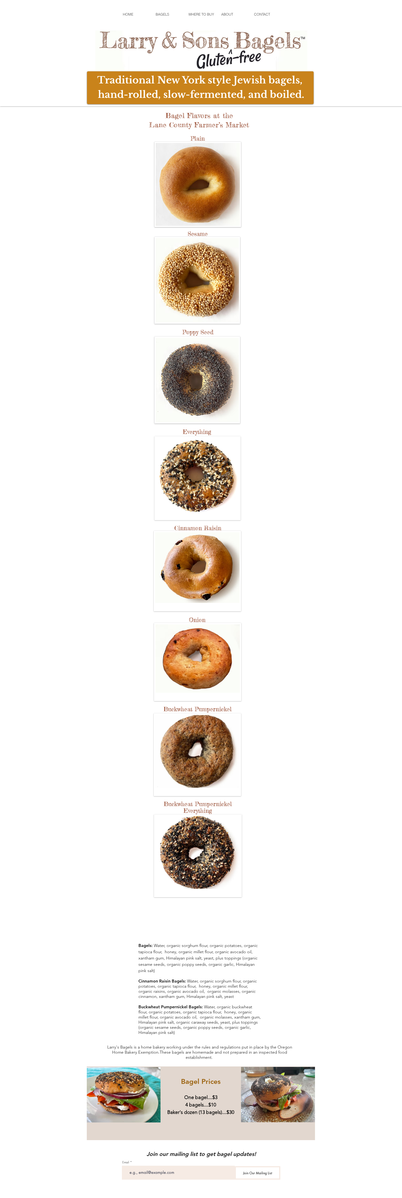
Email (125, 1162)
